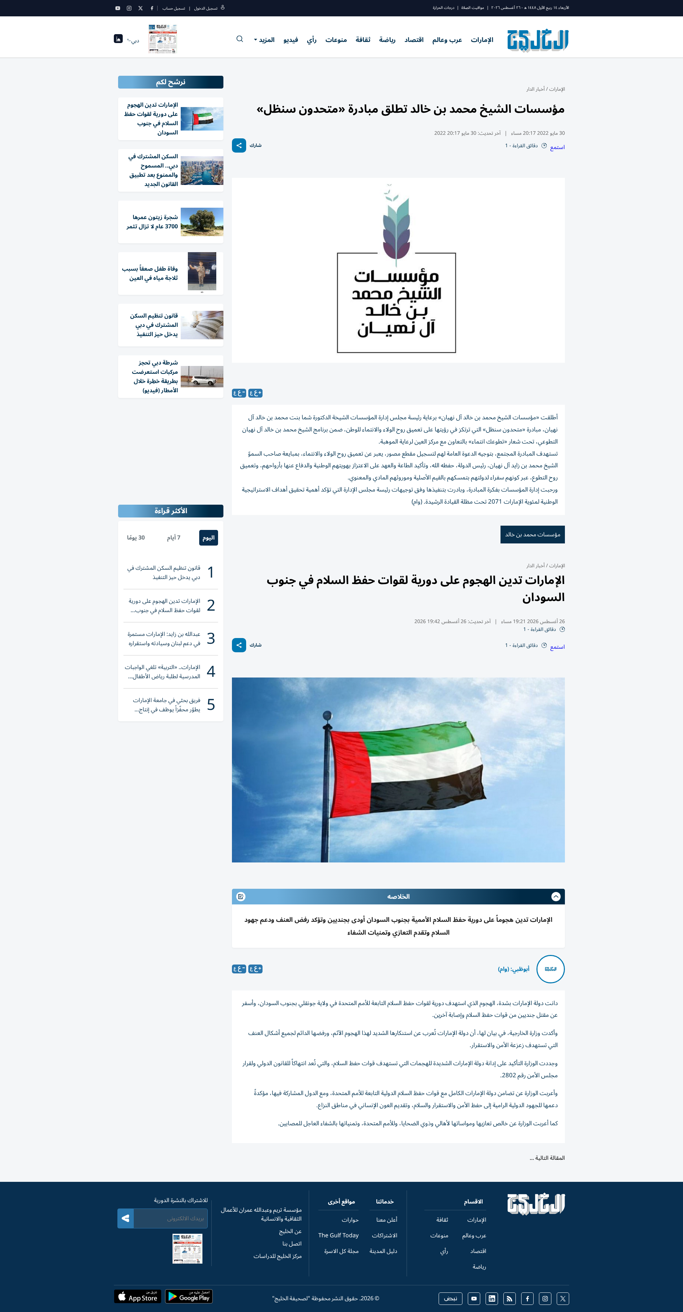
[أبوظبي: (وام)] (550, 969)
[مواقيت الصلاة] (118, 40)
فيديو (291, 40)
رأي (312, 40)
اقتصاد (414, 40)
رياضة (387, 40)
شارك (255, 145)
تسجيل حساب (174, 8)
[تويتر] (140, 8)
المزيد (267, 40)
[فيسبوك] (151, 8)
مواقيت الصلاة (472, 8)
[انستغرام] (129, 8)
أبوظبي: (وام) (513, 969)
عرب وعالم (447, 40)
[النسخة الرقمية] (163, 40)
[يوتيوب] (117, 8)
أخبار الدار (535, 89)
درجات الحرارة (443, 8)
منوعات (336, 40)
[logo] (538, 40)
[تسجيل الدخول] (222, 8)
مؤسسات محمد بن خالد (532, 534)
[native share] (239, 145)
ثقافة (363, 40)
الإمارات (482, 40)
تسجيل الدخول (205, 8)
